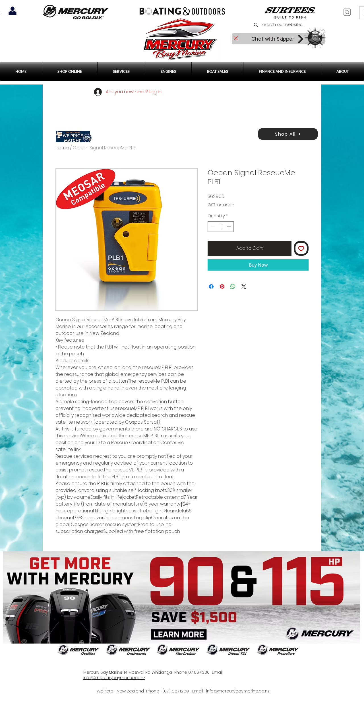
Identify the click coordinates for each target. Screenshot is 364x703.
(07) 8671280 (176, 691)
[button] (121, 71)
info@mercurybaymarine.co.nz (238, 691)
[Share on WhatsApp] (232, 286)
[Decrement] (212, 227)
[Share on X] (243, 286)
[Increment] (229, 227)
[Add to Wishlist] (301, 248)
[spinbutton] (221, 227)
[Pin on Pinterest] (222, 286)
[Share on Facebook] (211, 286)
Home (62, 148)
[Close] (235, 38)
